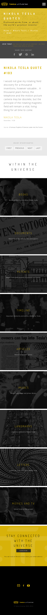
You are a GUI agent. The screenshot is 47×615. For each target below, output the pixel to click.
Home (7, 31)
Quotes (34, 31)
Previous (19, 148)
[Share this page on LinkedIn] (33, 54)
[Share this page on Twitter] (20, 54)
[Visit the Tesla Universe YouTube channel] (28, 586)
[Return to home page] (23, 603)
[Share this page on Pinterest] (27, 54)
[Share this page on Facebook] (14, 54)
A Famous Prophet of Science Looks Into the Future (26, 127)
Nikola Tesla (20, 31)
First (9, 148)
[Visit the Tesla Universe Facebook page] (23, 586)
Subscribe (24, 550)
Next (30, 148)
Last (38, 148)
